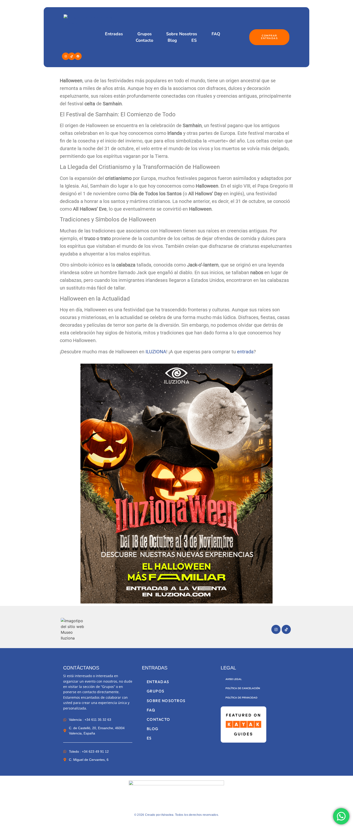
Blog (172, 40)
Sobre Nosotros (181, 34)
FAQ (216, 34)
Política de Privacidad (241, 697)
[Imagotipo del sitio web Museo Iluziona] (74, 629)
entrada (245, 352)
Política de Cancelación (242, 688)
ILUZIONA (156, 352)
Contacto (144, 40)
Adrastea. (167, 814)
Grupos (144, 34)
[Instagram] (65, 56)
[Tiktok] (71, 56)
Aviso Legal (233, 679)
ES (194, 40)
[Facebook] (78, 56)
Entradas (114, 34)
